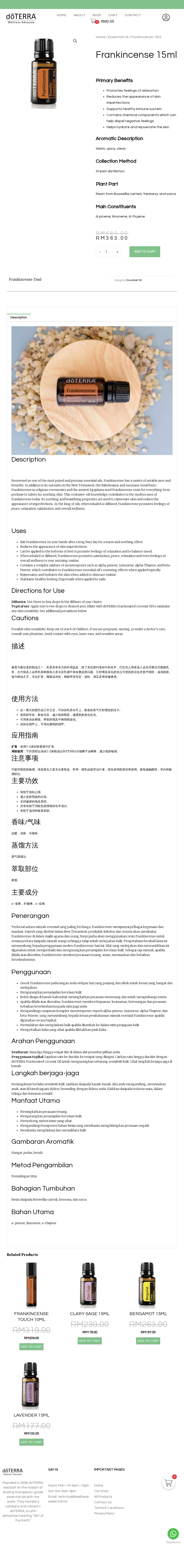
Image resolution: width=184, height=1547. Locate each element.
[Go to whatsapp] (173, 1533)
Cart (113, 15)
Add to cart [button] (31, 1346)
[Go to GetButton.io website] (173, 1542)
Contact (133, 15)
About (79, 15)
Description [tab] (19, 317)
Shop (96, 15)
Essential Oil (118, 37)
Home (61, 15)
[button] (75, 41)
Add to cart (145, 251)
